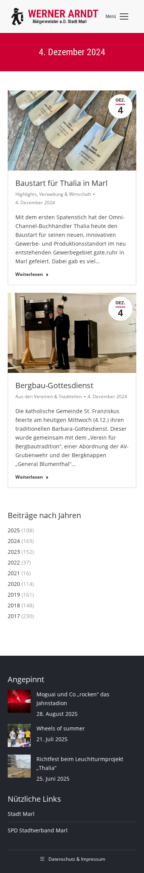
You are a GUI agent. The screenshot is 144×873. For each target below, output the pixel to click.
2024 (14, 541)
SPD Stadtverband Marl (38, 830)
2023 (14, 551)
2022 (14, 562)
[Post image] (19, 701)
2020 (14, 583)
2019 (14, 594)
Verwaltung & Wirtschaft (65, 194)
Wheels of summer (60, 728)
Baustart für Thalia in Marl (61, 183)
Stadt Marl (21, 813)
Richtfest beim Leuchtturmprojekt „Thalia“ (79, 763)
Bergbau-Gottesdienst (54, 385)
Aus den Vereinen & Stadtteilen (48, 396)
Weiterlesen (29, 274)
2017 (14, 616)
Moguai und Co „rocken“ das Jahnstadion (72, 699)
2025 (14, 530)
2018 (14, 605)
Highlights (26, 194)
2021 (14, 573)
